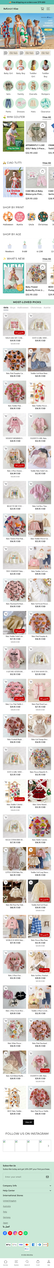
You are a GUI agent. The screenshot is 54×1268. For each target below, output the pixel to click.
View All (46, 117)
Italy (5, 1211)
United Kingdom (9, 1200)
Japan (5, 1222)
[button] (48, 9)
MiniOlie (30, 1255)
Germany (7, 1217)
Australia (7, 1206)
